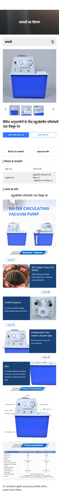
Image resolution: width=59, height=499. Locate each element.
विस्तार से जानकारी (16, 151)
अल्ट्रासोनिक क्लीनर (38, 486)
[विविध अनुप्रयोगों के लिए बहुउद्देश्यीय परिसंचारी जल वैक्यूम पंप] (29, 76)
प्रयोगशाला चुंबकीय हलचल (17, 486)
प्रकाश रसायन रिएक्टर (12, 490)
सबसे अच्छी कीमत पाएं (16, 135)
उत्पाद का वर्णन (43, 151)
